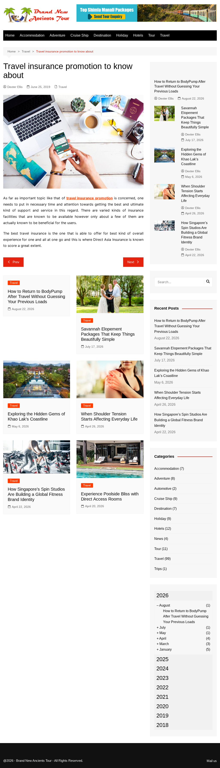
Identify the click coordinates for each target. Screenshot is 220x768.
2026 (162, 595)
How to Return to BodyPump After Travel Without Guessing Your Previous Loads (36, 296)
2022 (162, 687)
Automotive (162, 488)
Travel (165, 35)
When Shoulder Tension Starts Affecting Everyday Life (177, 395)
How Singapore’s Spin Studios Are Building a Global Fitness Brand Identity (36, 494)
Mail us (212, 761)
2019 (162, 715)
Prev (16, 262)
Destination (102, 35)
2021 (162, 697)
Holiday (122, 35)
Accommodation (32, 35)
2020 (162, 706)
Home (10, 35)
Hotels (138, 35)
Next (130, 262)
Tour (151, 35)
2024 (162, 668)
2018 (162, 725)
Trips (158, 569)
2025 (162, 659)
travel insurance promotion (89, 198)
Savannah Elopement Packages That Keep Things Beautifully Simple (108, 334)
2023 (162, 678)
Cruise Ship (79, 35)
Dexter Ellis (15, 87)
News (158, 539)
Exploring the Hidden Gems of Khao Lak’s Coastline (181, 373)
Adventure (57, 35)
